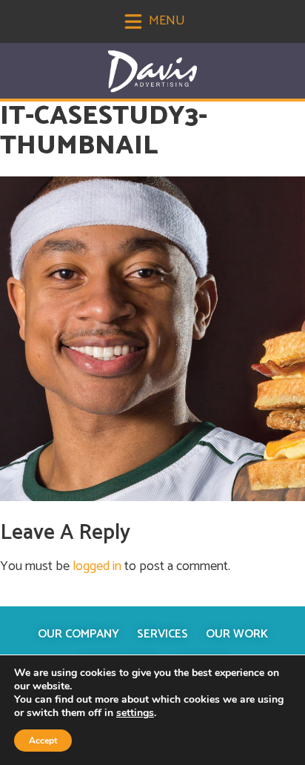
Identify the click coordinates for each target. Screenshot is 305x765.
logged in (97, 566)
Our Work (237, 634)
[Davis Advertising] (152, 71)
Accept (43, 740)
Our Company (78, 634)
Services (162, 634)
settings (135, 713)
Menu (165, 21)
